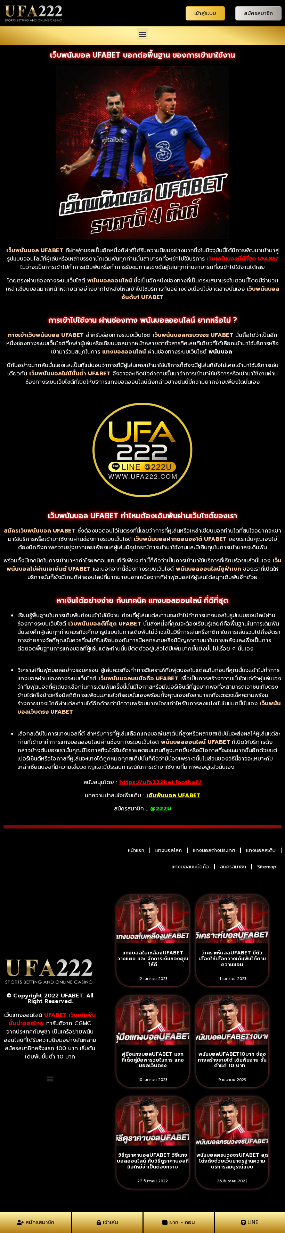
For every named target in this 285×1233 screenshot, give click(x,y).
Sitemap (266, 866)
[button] (142, 34)
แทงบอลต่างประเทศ (214, 850)
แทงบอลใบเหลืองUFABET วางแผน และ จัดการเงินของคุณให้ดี (152, 958)
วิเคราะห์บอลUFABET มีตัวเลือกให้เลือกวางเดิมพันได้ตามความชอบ (232, 958)
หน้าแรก (136, 850)
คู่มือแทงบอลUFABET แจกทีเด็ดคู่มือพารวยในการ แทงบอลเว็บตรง (153, 1060)
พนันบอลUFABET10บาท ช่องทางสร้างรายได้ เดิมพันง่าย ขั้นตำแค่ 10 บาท (232, 1060)
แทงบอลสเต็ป (261, 850)
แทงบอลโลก (168, 850)
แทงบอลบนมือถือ (190, 866)
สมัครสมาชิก (233, 866)
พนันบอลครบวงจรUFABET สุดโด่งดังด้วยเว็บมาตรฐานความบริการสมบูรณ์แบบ (232, 1161)
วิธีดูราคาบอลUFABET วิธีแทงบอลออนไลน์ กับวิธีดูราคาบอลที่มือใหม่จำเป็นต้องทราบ (153, 1161)
